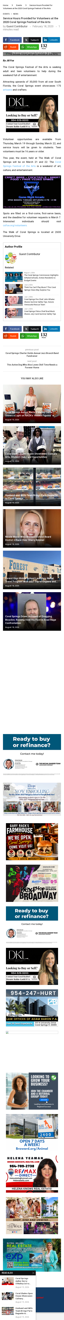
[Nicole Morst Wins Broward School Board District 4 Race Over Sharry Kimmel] (32, 528)
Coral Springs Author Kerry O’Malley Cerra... (23, 1281)
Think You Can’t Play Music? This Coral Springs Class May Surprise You (40, 288)
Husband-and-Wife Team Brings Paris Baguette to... (24, 1311)
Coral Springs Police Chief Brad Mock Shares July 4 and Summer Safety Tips (40, 312)
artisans (7, 89)
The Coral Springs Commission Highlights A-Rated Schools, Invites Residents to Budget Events (41, 278)
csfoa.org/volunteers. (15, 225)
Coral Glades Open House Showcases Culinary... (24, 1296)
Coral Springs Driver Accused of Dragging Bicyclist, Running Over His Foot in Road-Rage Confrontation (30, 619)
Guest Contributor (17, 26)
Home (5, 5)
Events (19, 5)
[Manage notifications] (7, 1312)
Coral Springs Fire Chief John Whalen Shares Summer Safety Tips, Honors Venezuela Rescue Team (39, 302)
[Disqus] (32, 676)
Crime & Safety (17, 317)
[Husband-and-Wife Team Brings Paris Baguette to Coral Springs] (32, 487)
